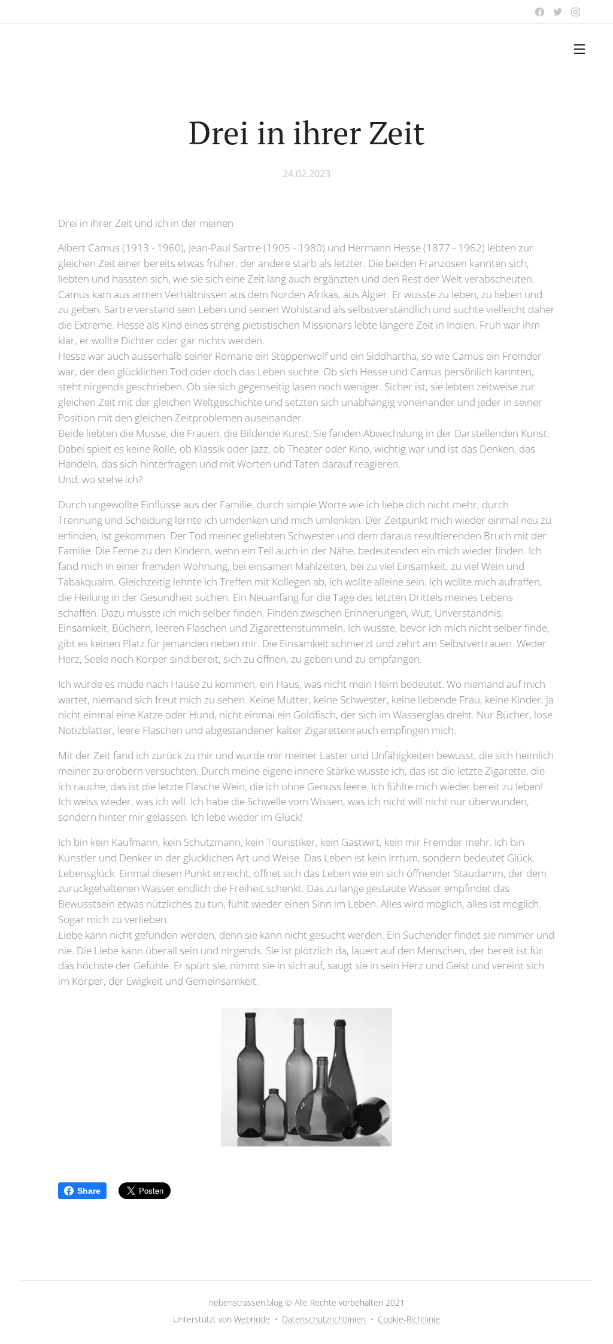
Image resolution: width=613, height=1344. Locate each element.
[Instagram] (575, 12)
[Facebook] (539, 12)
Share (89, 1191)
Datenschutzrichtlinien (324, 1319)
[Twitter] (557, 12)
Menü (583, 48)
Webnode (252, 1319)
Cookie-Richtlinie (409, 1319)
